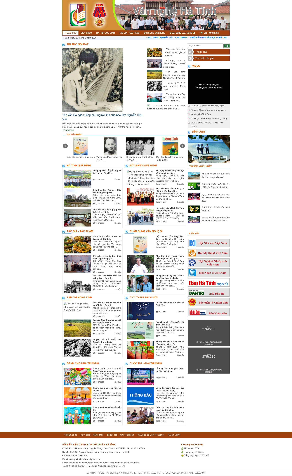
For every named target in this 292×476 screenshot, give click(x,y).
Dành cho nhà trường (83, 363)
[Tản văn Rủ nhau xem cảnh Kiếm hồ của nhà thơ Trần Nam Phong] (151, 105)
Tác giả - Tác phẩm (80, 231)
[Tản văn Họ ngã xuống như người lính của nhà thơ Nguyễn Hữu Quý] (102, 80)
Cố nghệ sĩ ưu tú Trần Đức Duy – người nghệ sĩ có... (174, 63)
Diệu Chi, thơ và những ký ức (81, 157)
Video (196, 65)
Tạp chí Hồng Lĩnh (79, 297)
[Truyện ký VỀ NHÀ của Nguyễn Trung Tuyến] (164, 83)
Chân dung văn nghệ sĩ (146, 231)
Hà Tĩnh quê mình (79, 165)
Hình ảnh (198, 131)
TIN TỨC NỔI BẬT (77, 44)
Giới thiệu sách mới (144, 297)
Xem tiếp (118, 179)
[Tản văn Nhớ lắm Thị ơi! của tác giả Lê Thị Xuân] (164, 49)
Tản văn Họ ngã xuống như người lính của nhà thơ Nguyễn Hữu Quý (102, 117)
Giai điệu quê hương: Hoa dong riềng (209, 118)
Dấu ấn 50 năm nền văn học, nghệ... (208, 105)
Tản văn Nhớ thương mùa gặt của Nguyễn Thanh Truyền (174, 74)
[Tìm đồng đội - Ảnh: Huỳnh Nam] (209, 150)
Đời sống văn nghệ (143, 165)
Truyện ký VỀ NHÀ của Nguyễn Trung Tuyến (174, 86)
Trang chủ (70, 435)
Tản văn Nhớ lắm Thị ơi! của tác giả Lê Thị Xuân (174, 52)
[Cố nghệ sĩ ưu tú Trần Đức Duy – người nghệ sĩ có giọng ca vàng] (164, 60)
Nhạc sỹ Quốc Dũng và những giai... (208, 110)
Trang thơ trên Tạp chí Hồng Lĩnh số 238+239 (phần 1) (174, 97)
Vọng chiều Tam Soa (201, 114)
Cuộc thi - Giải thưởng (146, 363)
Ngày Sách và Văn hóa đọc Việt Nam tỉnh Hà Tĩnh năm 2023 (216, 197)
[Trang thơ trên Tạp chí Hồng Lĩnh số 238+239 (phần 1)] (164, 94)
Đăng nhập (174, 435)
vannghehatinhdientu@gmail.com (85, 459)
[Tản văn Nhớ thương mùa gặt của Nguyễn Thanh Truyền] (164, 71)
